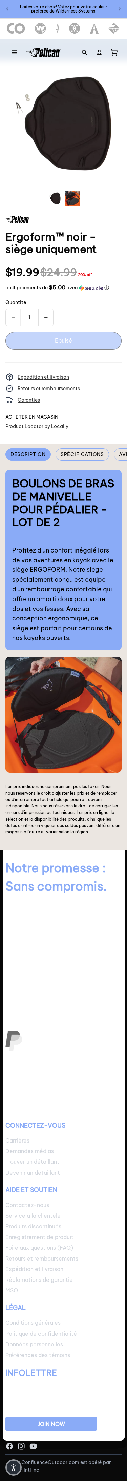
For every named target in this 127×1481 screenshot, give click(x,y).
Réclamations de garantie (39, 1279)
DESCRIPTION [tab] (28, 454)
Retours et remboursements (49, 388)
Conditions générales (33, 1323)
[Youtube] (33, 1446)
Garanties (29, 400)
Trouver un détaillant (32, 1161)
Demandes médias (29, 1151)
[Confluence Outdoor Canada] (16, 28)
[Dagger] (58, 28)
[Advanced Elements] (94, 28)
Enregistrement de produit (39, 1237)
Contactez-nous (27, 1205)
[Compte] (99, 52)
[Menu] (14, 52)
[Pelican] (43, 52)
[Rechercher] (84, 52)
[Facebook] (9, 1446)
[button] (57, 287)
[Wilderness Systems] (40, 28)
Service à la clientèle (33, 1215)
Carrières (17, 1140)
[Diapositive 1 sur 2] (54, 198)
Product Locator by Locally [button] (36, 426)
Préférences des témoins (37, 1354)
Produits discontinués (33, 1226)
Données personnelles (34, 1344)
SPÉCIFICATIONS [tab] (82, 454)
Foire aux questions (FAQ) (39, 1247)
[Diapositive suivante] (119, 9)
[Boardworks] (114, 28)
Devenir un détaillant (32, 1172)
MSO (11, 1290)
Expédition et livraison (43, 377)
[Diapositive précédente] (7, 9)
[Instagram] (21, 1446)
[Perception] (74, 28)
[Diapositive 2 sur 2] (72, 198)
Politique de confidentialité (41, 1333)
